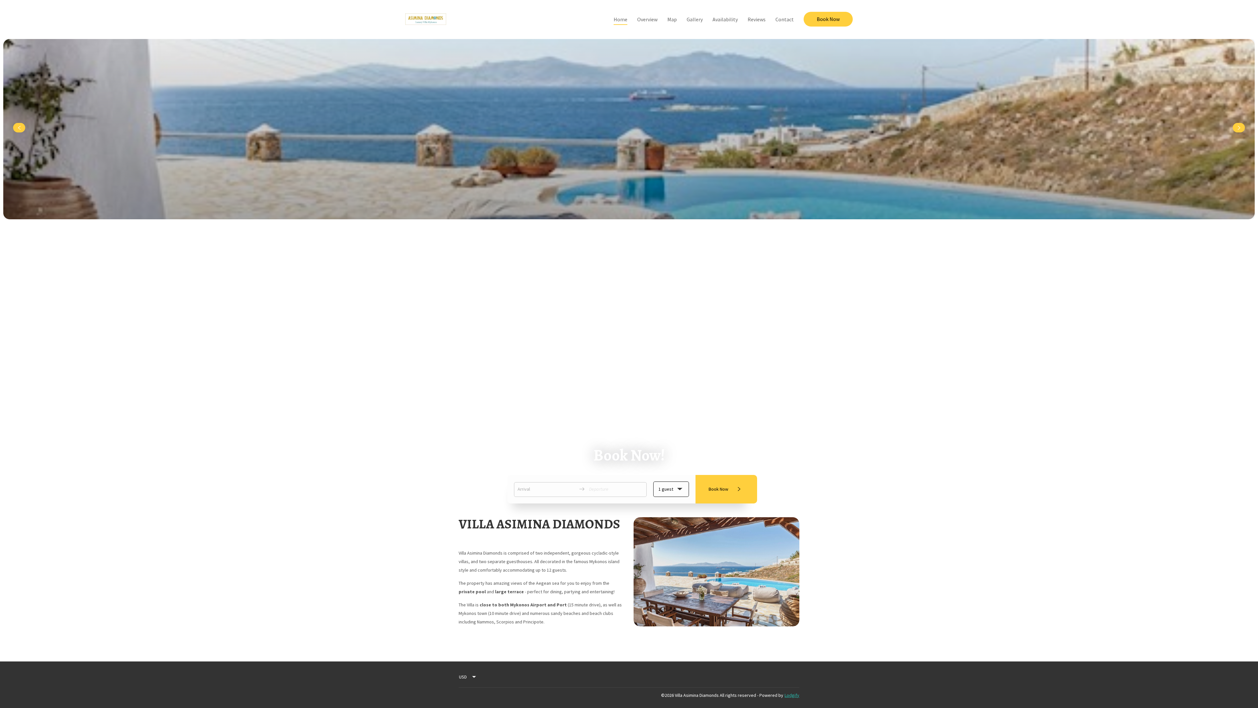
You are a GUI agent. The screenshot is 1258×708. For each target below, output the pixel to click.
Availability (725, 19)
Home (620, 19)
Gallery (695, 19)
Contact (784, 19)
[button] (671, 489)
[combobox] (468, 677)
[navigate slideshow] (19, 128)
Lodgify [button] (792, 695)
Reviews (757, 19)
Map (672, 19)
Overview (647, 19)
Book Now (828, 19)
